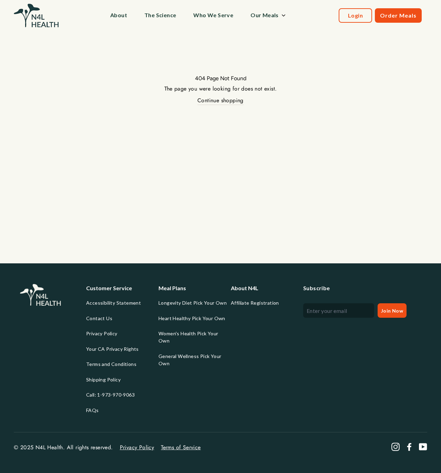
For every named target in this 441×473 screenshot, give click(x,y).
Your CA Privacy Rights (112, 349)
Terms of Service (181, 447)
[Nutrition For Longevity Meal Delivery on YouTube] (423, 447)
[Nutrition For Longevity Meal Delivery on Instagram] (395, 447)
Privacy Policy (101, 333)
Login (355, 15)
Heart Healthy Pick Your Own (191, 318)
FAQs (92, 410)
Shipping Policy (103, 379)
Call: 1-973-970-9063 (110, 395)
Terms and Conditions (111, 364)
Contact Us (99, 318)
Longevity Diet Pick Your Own (192, 303)
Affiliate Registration (255, 303)
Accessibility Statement (113, 303)
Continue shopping (220, 100)
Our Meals (264, 15)
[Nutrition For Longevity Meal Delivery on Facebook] (409, 447)
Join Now (392, 311)
